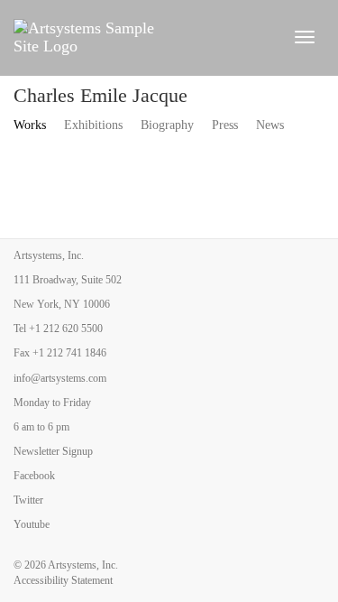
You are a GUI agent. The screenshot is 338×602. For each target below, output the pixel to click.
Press (225, 125)
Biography (167, 125)
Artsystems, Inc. (83, 565)
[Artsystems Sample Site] (142, 37)
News (270, 125)
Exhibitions (93, 125)
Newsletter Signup (53, 451)
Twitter (28, 500)
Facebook (34, 475)
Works (30, 125)
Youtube (32, 524)
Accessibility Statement (63, 580)
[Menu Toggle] (304, 37)
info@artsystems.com (60, 378)
